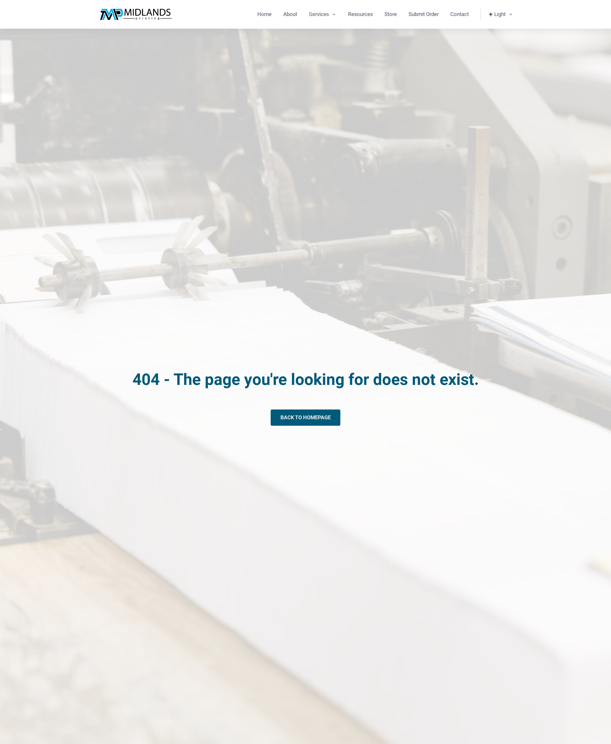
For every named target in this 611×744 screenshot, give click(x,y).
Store (391, 14)
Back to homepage (305, 417)
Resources (360, 14)
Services (319, 14)
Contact (459, 14)
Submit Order (424, 14)
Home (264, 14)
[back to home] (136, 14)
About (290, 14)
